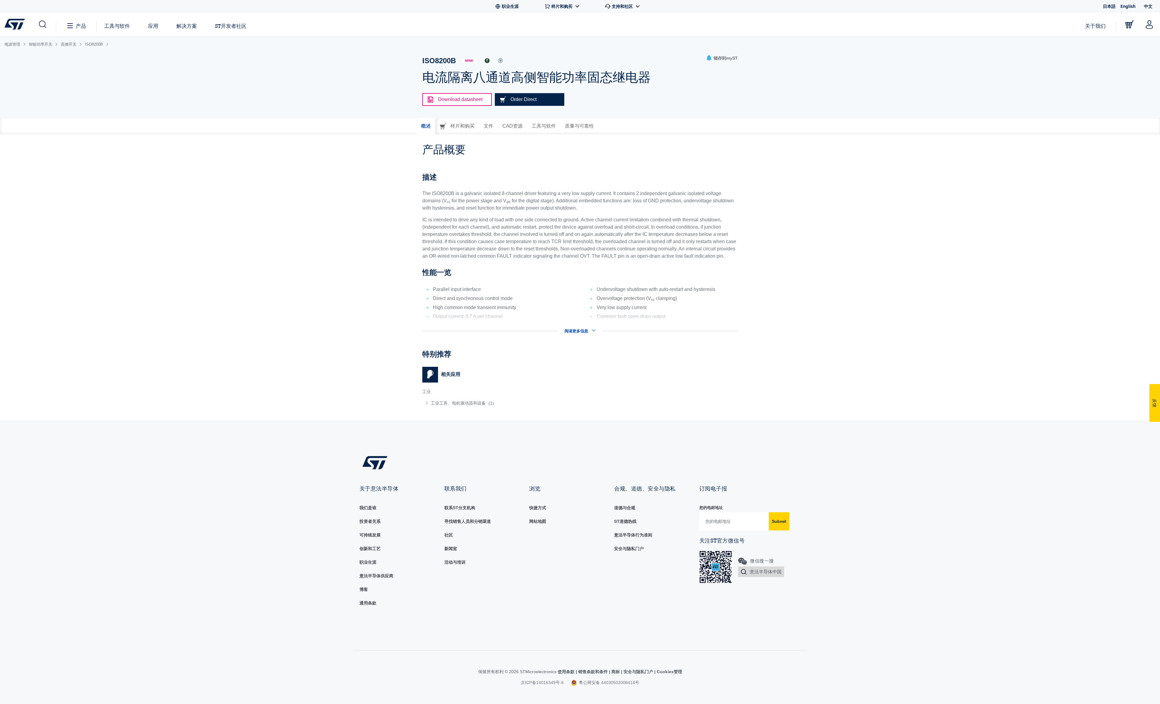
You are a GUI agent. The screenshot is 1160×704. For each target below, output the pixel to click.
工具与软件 (117, 26)
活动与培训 (455, 562)
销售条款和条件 (593, 671)
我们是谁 (367, 507)
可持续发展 (370, 535)
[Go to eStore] (1129, 24)
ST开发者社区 (230, 26)
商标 (615, 671)
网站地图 (537, 521)
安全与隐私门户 (629, 548)
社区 (448, 535)
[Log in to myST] (1149, 24)
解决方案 (186, 26)
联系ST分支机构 (459, 507)
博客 (363, 589)
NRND (469, 60)
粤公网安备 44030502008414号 (608, 682)
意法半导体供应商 (376, 575)
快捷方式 (537, 507)
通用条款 (367, 603)
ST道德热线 (625, 521)
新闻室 (450, 548)
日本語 (1109, 6)
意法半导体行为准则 (633, 535)
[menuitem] (498, 403)
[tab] (426, 126)
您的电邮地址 (711, 507)
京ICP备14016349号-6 (542, 682)
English (1128, 6)
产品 (81, 26)
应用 (153, 26)
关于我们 (1095, 26)
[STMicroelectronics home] (16, 24)
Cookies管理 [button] (669, 671)
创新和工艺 (370, 548)
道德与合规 (624, 507)
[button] (42, 24)
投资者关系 (370, 521)
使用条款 (567, 671)
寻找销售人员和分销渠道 (467, 521)
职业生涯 (367, 562)
